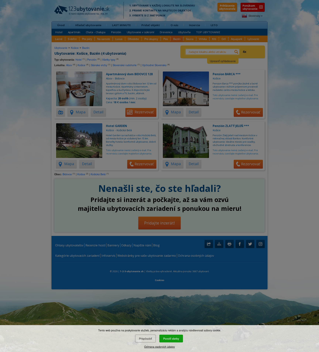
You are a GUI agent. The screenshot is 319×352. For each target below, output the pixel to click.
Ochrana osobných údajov (159, 346)
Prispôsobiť (145, 338)
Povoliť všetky (171, 338)
